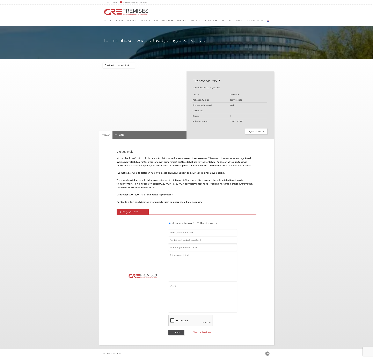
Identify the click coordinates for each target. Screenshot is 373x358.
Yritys (224, 21)
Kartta (121, 135)
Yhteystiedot (255, 21)
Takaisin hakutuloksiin (118, 65)
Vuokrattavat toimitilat (155, 21)
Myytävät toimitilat (188, 21)
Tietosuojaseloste (202, 332)
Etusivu (107, 21)
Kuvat (107, 135)
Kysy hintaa (255, 131)
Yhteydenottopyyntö (182, 223)
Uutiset (239, 21)
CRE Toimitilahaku (127, 21)
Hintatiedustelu (208, 223)
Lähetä (176, 332)
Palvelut (209, 21)
